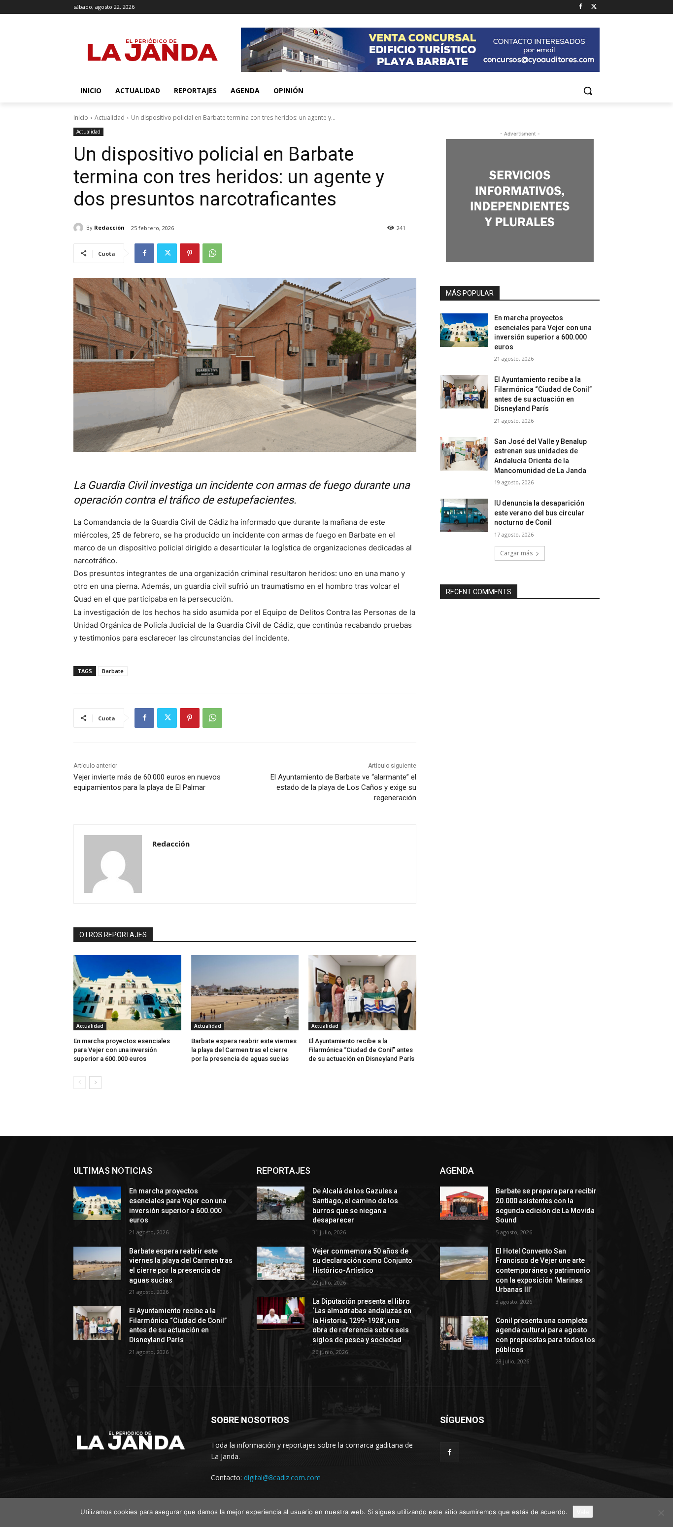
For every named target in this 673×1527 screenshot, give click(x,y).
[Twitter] (594, 7)
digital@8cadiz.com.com (282, 1477)
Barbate (113, 671)
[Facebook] (580, 7)
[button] (588, 90)
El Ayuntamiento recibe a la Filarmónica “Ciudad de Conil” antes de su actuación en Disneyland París (361, 1049)
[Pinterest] (190, 253)
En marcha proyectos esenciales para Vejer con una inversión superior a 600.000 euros (121, 1049)
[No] (661, 1513)
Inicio (80, 117)
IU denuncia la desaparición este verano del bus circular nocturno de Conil (539, 512)
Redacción (109, 227)
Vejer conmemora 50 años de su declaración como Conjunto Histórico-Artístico (362, 1260)
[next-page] (95, 1082)
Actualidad (110, 117)
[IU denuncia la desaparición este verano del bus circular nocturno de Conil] (464, 515)
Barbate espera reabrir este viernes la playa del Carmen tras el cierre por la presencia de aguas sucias (244, 1049)
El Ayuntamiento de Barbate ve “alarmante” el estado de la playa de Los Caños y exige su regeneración (343, 787)
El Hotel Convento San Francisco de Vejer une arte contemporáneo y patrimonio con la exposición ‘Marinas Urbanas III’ (543, 1270)
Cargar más (516, 553)
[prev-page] (79, 1082)
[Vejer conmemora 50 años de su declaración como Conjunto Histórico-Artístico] (280, 1263)
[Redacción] (79, 228)
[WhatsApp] (212, 253)
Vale (582, 1512)
